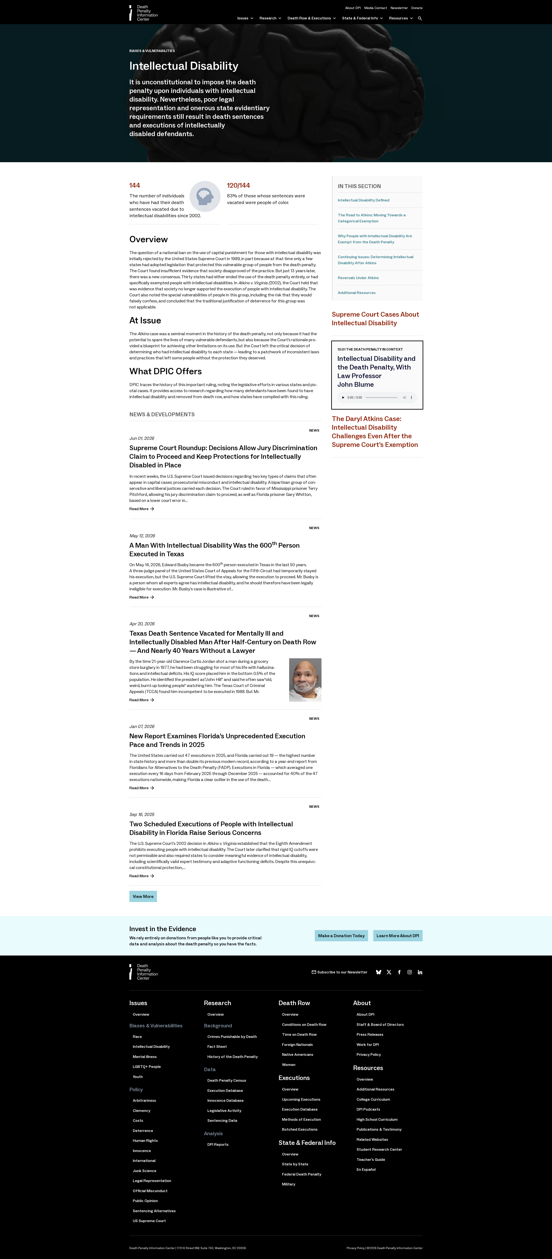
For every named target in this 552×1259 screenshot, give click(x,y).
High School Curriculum (377, 1119)
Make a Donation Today (341, 935)
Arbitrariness (144, 1100)
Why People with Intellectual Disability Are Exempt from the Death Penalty (375, 239)
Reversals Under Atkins (358, 277)
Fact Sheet (217, 1046)
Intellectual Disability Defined (363, 200)
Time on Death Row (299, 1034)
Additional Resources (357, 292)
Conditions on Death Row (304, 1024)
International (144, 1160)
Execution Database (225, 1090)
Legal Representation (152, 1180)
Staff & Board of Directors (380, 1024)
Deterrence (143, 1130)
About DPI (353, 8)
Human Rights (145, 1140)
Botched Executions (300, 1129)
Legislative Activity (224, 1110)
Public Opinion (145, 1200)
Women (288, 1064)
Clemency (141, 1110)
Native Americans (297, 1054)
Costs (138, 1120)
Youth (138, 1076)
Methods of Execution (301, 1119)
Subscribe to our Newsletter (342, 972)
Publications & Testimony (379, 1129)
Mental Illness (145, 1056)
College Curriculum (373, 1099)
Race (137, 1036)
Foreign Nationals (297, 1044)
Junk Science (144, 1170)
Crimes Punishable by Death (232, 1036)
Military (288, 1184)
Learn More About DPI (398, 935)
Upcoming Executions (301, 1099)
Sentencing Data (222, 1120)
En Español (366, 1169)
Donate (417, 8)
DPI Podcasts (368, 1109)
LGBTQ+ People (147, 1066)
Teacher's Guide (371, 1159)
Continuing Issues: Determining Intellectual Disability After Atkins (375, 260)
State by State (295, 1164)
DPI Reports (218, 1144)
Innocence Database (225, 1100)
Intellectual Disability (151, 1046)
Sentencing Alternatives (154, 1211)
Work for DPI (368, 1044)
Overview (141, 1014)
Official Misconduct (150, 1190)
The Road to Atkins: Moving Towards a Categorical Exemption (372, 218)
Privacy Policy (369, 1054)
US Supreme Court (149, 1220)
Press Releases (370, 1034)
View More (143, 896)
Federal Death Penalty (301, 1174)
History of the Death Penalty (232, 1056)
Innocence (142, 1150)
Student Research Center (379, 1149)
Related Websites (372, 1139)
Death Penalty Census (226, 1080)
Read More (139, 508)
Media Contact (375, 8)
